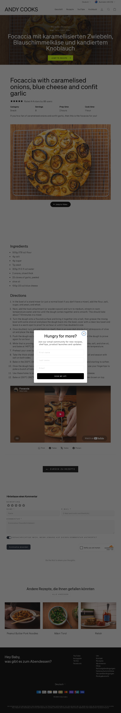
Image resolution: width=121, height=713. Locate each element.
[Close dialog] (84, 333)
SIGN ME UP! (60, 376)
